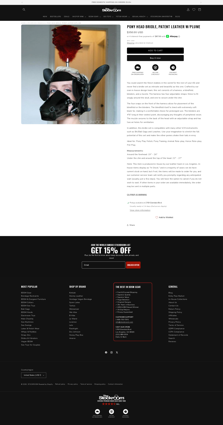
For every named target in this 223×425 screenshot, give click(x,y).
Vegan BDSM (27, 341)
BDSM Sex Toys (28, 305)
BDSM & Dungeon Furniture (33, 299)
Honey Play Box (76, 335)
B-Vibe (72, 315)
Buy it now (155, 58)
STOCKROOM (33, 384)
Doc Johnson (75, 332)
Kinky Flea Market (176, 296)
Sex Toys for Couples (30, 345)
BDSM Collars (27, 302)
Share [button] (132, 225)
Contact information (115, 384)
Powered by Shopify (46, 384)
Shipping (130, 43)
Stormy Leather (76, 296)
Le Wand (73, 319)
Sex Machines (27, 322)
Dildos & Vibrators (29, 338)
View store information (140, 210)
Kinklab (72, 293)
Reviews (172, 341)
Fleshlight (73, 328)
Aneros (72, 338)
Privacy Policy (175, 322)
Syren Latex (74, 302)
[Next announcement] (201, 2)
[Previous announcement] (22, 2)
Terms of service (86, 384)
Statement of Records (178, 335)
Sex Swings (26, 325)
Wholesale (173, 319)
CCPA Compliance (176, 332)
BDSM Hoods (27, 312)
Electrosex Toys (28, 315)
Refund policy (60, 384)
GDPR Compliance (177, 328)
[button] (24, 9)
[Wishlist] (194, 9)
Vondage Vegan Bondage (80, 299)
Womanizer (74, 309)
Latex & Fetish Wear (30, 328)
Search (172, 338)
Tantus (72, 305)
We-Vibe (73, 312)
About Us (173, 302)
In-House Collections (178, 299)
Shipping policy (100, 384)
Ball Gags (25, 309)
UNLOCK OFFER (133, 264)
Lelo (71, 325)
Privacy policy (73, 384)
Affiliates (173, 315)
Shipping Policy (175, 312)
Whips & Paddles (29, 332)
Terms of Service (176, 325)
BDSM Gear (26, 293)
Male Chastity (27, 319)
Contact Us (173, 305)
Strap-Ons (25, 335)
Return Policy (174, 309)
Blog (171, 293)
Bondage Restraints (30, 296)
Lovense (73, 322)
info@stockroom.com (124, 322)
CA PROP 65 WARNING (137, 195)
